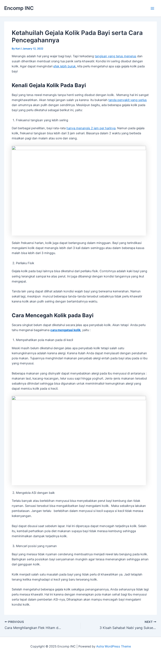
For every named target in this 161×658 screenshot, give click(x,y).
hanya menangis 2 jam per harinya (91, 128)
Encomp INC (19, 8)
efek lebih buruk (64, 66)
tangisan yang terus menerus (115, 56)
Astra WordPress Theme (113, 646)
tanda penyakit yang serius (127, 100)
